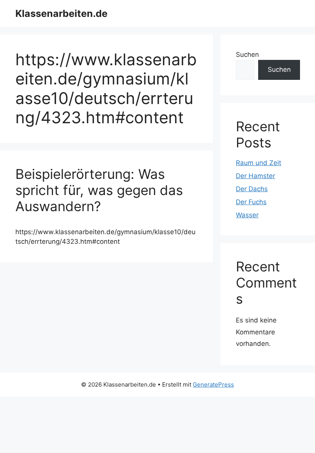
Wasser (247, 215)
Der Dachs (252, 189)
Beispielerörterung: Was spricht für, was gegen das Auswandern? (99, 190)
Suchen (247, 54)
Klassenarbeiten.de (61, 13)
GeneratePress (213, 384)
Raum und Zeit (258, 163)
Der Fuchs (251, 202)
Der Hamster (255, 176)
